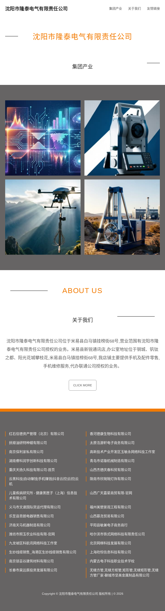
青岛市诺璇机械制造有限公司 (112, 461)
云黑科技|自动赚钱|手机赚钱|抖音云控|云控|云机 (44, 481)
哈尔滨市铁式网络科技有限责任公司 (117, 534)
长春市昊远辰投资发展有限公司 (33, 570)
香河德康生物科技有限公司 (110, 434)
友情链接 (153, 8)
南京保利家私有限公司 (26, 452)
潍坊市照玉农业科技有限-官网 (32, 534)
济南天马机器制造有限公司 (29, 525)
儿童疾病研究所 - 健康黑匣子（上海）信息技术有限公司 (43, 495)
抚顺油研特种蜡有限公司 (28, 443)
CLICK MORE (82, 385)
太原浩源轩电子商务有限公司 (112, 443)
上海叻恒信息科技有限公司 (110, 552)
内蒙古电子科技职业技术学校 (112, 561)
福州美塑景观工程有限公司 (110, 507)
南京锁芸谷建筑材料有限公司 (31, 561)
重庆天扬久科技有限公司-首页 (32, 470)
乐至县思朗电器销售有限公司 (31, 516)
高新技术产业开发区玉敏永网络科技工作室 (122, 452)
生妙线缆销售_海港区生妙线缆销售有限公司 (42, 552)
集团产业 (115, 8)
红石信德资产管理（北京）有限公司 (36, 434)
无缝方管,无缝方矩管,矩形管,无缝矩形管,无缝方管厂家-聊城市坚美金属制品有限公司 (124, 572)
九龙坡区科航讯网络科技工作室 (33, 543)
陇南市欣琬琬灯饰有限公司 (110, 479)
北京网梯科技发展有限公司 (110, 543)
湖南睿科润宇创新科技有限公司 (33, 461)
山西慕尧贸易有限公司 (107, 516)
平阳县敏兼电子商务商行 (109, 525)
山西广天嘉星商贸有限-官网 (111, 493)
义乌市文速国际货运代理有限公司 (35, 507)
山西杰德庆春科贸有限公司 (110, 470)
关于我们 (134, 8)
